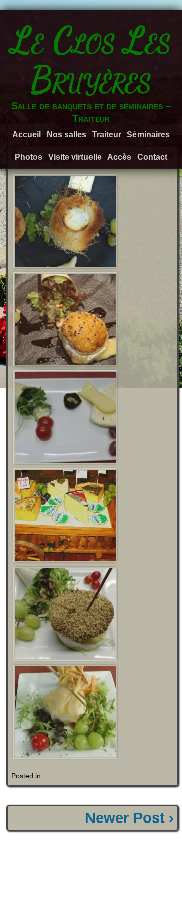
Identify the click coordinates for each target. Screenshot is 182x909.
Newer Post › (129, 818)
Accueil (26, 134)
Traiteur (106, 134)
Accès (119, 157)
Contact (152, 157)
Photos (28, 157)
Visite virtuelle (75, 157)
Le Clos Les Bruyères (91, 60)
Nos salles (66, 134)
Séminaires (148, 134)
